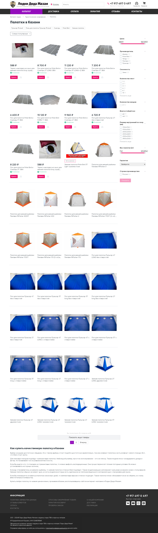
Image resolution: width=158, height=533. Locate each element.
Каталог (26, 11)
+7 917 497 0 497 (137, 497)
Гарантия (95, 11)
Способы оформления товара (62, 500)
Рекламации (92, 505)
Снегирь (57, 28)
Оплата (75, 11)
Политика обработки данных (23, 500)
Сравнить (136, 6)
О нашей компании (95, 500)
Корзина (144, 6)
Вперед (83, 442)
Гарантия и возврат (57, 503)
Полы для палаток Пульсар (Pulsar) (38, 28)
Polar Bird (66, 28)
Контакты (136, 11)
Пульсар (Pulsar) (17, 28)
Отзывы (115, 11)
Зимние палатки (78, 28)
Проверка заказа (55, 505)
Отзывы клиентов (18, 503)
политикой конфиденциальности (56, 528)
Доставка (53, 11)
